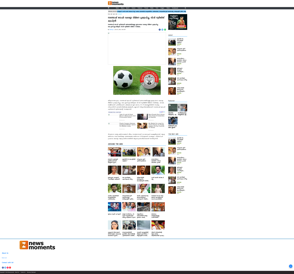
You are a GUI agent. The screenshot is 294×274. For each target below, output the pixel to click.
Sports (127, 8)
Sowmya (111, 29)
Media (151, 8)
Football (120, 14)
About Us (5, 253)
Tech (157, 8)
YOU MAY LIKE (173, 134)
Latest (170, 35)
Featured (171, 101)
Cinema (133, 8)
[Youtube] (10, 268)
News (122, 8)
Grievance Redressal (31, 272)
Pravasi (146, 8)
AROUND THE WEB (115, 144)
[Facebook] (3, 268)
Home (117, 8)
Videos (168, 8)
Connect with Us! (7, 263)
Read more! (4, 258)
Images (162, 8)
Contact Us (23, 272)
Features (140, 8)
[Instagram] (8, 268)
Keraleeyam (175, 8)
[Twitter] (5, 268)
